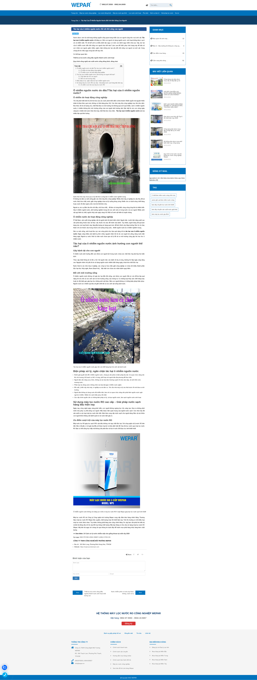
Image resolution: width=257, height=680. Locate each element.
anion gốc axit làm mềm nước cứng (163, 200)
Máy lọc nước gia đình (120, 13)
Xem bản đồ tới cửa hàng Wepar (123, 668)
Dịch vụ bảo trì (154, 13)
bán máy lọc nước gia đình (160, 214)
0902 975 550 (84, 537)
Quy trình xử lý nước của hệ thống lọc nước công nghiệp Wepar (173, 155)
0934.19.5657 (140, 618)
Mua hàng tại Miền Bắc (159, 651)
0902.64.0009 (119, 4)
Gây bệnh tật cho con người (89, 76)
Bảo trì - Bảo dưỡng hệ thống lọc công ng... (167, 46)
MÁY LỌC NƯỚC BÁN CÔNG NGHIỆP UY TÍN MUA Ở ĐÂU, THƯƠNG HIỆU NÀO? (173, 105)
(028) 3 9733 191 (104, 537)
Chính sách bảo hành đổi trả (122, 660)
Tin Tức (75, 33)
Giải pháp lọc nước (167, 13)
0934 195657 (94, 537)
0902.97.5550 (107, 4)
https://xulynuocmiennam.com (89, 547)
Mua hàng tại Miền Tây (159, 664)
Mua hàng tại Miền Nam (159, 660)
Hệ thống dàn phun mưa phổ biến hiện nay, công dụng (173, 142)
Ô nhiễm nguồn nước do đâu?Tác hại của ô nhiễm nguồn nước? (95, 68)
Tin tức (139, 633)
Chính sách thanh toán (120, 647)
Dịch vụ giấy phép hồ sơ (112, 633)
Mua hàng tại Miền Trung (160, 655)
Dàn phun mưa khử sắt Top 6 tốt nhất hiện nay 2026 (173, 117)
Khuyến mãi (129, 633)
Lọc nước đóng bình (104, 13)
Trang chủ (74, 13)
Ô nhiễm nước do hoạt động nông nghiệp (93, 72)
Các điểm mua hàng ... (160, 53)
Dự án (177, 13)
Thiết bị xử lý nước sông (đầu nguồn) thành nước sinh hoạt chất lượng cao (95, 593)
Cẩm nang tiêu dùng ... (160, 60)
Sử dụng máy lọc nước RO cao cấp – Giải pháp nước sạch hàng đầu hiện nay (100, 83)
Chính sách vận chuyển (120, 651)
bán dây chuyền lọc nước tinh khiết (163, 205)
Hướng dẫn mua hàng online (122, 656)
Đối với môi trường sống (88, 78)
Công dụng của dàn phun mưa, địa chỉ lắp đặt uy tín (172, 79)
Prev (77, 592)
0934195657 (88, 660)
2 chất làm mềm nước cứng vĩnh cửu (163, 195)
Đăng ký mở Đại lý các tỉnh (160, 647)
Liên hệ (147, 633)
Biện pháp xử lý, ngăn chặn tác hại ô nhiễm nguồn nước (93, 80)
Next (140, 592)
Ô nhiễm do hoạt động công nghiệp (91, 70)
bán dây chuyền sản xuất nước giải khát (164, 209)
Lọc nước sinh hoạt (135, 13)
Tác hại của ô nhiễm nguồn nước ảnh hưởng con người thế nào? (96, 74)
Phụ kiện (145, 13)
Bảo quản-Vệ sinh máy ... (161, 38)
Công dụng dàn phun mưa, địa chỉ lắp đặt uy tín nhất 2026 (172, 130)
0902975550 (79, 660)
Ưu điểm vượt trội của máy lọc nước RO (93, 85)
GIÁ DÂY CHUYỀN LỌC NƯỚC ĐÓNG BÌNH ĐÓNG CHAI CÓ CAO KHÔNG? (172, 93)
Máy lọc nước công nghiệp (88, 13)
